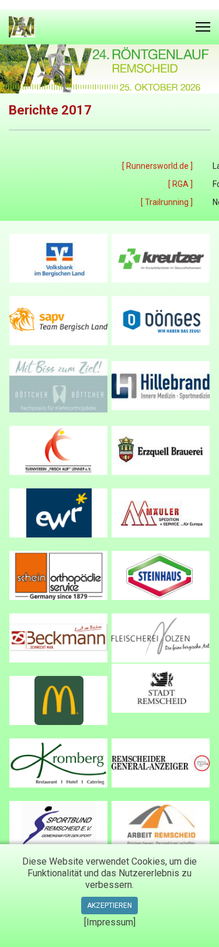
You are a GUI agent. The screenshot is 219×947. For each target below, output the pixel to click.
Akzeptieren (109, 905)
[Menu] (203, 26)
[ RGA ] (180, 184)
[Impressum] (109, 922)
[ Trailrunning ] (167, 202)
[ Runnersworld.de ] (157, 166)
